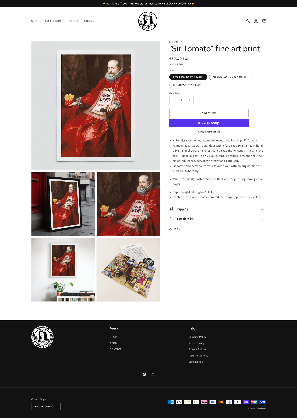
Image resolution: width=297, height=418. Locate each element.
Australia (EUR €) (44, 406)
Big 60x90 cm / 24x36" (187, 84)
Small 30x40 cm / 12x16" (188, 76)
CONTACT (115, 349)
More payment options (209, 131)
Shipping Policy (197, 336)
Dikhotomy (261, 409)
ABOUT (114, 343)
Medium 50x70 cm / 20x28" (230, 76)
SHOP (113, 336)
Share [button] (176, 228)
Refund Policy (197, 343)
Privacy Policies (197, 349)
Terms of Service (198, 355)
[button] (36, 21)
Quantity (174, 93)
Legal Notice (196, 361)
